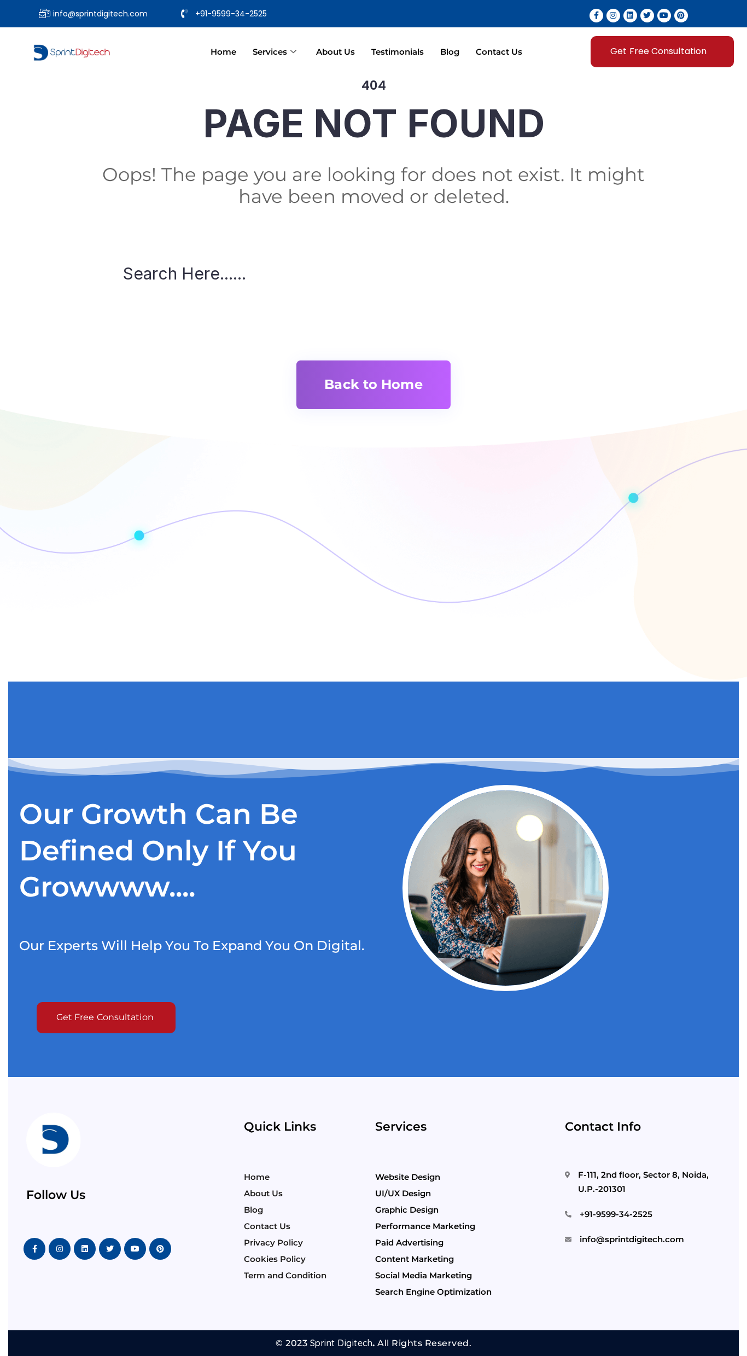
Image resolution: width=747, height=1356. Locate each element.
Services (270, 51)
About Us (335, 51)
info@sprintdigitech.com (632, 1239)
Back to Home (373, 384)
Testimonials (397, 51)
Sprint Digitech (341, 1342)
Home (223, 51)
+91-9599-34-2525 (616, 1214)
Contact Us (499, 51)
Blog (449, 51)
